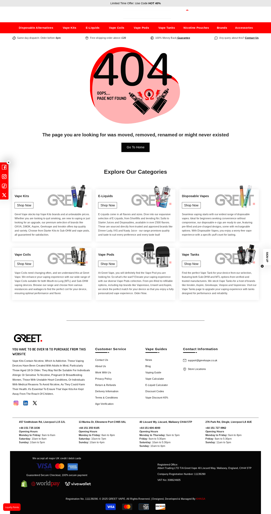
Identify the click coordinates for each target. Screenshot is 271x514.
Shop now (24, 205)
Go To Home (135, 147)
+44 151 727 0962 (215, 428)
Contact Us (252, 38)
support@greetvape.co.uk (202, 360)
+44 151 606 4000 (149, 428)
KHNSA (200, 499)
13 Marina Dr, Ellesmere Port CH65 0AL (102, 422)
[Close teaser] (262, 266)
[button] (267, 257)
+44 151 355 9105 (89, 428)
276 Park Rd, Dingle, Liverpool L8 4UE (228, 422)
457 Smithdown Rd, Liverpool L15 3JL (42, 422)
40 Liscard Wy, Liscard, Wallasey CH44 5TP (165, 422)
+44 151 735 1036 (29, 428)
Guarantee (183, 38)
